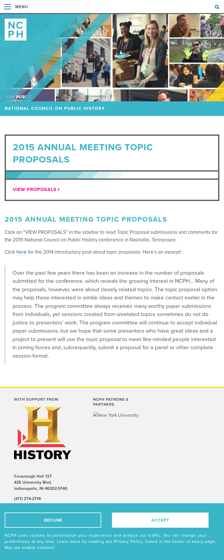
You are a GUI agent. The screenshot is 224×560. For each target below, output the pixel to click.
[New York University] (116, 415)
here (21, 252)
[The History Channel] (43, 433)
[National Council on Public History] (112, 27)
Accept (160, 520)
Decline (53, 520)
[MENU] (7, 12)
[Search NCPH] (217, 7)
